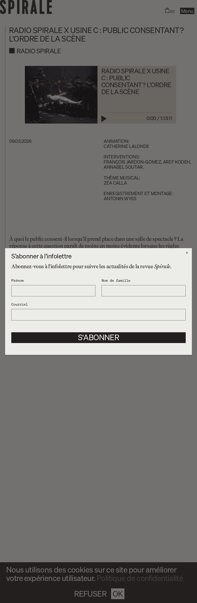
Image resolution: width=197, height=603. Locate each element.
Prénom (17, 280)
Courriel (19, 304)
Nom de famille (116, 280)
